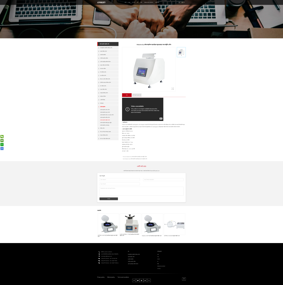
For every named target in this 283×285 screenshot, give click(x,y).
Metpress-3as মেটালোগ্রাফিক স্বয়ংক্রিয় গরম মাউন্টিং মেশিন (136, 156)
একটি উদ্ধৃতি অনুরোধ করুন (136, 95)
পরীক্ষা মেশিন (102, 128)
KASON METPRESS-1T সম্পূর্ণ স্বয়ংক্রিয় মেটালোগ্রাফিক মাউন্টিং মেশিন (129, 235)
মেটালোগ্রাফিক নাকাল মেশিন (105, 109)
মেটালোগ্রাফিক (102, 106)
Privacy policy (101, 277)
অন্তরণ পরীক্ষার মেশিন (104, 135)
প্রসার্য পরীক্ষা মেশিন (103, 51)
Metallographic (135, 124)
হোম (125, 2)
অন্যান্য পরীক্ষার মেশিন (104, 92)
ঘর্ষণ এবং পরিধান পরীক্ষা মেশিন (105, 138)
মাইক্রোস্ (101, 103)
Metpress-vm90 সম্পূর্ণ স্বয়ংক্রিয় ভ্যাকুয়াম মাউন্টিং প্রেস (151, 235)
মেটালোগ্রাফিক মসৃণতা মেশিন (105, 112)
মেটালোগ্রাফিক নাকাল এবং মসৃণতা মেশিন (107, 114)
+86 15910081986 (113, 258)
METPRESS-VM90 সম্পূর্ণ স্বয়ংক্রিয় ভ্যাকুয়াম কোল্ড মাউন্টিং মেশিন (108, 236)
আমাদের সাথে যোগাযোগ (148, 2)
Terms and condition (123, 277)
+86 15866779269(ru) (114, 262)
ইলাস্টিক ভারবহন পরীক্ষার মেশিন (105, 82)
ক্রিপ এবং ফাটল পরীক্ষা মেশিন (105, 79)
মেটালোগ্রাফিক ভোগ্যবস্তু (104, 125)
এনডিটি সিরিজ (102, 99)
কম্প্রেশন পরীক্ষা (103, 68)
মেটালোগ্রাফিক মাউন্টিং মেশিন (104, 44)
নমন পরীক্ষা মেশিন (103, 75)
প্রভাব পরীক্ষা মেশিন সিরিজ (104, 65)
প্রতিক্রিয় (157, 2)
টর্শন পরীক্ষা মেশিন (103, 72)
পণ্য (129, 2)
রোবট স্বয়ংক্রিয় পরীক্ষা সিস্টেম (105, 61)
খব (137, 2)
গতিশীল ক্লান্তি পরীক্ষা (104, 58)
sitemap (159, 268)
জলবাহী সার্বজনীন (103, 54)
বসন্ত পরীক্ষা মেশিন (103, 89)
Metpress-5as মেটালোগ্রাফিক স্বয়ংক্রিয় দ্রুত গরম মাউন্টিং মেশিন (136, 158)
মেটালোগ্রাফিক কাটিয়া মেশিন (105, 117)
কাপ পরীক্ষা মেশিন (103, 85)
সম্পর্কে (133, 2)
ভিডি (141, 2)
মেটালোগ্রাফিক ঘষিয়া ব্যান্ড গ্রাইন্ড (106, 122)
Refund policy (111, 277)
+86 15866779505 (113, 260)
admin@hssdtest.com (155, 170)
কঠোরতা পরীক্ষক (103, 96)
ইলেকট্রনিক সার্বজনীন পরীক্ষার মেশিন (106, 47)
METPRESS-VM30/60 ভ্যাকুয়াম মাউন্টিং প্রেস (172, 235)
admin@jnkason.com (108, 256)
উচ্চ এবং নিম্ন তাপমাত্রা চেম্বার (105, 131)
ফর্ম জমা (108, 198)
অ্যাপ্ (127, 95)
